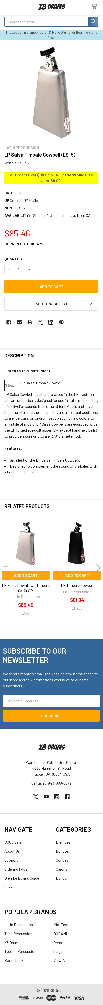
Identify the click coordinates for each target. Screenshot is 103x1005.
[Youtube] (46, 796)
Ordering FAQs (16, 869)
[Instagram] (56, 796)
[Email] (19, 322)
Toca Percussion (18, 933)
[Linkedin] (51, 322)
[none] (51, 92)
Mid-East (61, 924)
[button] (51, 304)
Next (98, 568)
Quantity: (14, 258)
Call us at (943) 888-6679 (52, 783)
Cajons (62, 869)
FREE (58, 174)
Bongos (62, 851)
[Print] (30, 322)
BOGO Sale (13, 842)
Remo (59, 942)
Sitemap (11, 887)
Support (11, 860)
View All (60, 960)
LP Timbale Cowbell (77, 585)
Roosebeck (14, 960)
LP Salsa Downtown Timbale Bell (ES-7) (26, 587)
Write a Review (17, 162)
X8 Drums (12, 942)
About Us (12, 851)
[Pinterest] (61, 322)
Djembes (63, 842)
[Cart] (95, 6)
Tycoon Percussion (20, 951)
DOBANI (60, 933)
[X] (40, 322)
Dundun (62, 878)
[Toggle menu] (7, 7)
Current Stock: (24, 243)
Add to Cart (26, 575)
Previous (5, 568)
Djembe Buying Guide (21, 878)
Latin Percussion (18, 924)
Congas (62, 860)
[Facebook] (9, 322)
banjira (59, 951)
